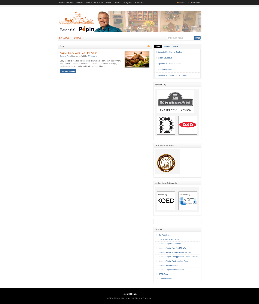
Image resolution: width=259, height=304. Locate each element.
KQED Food (163, 274)
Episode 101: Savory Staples (170, 52)
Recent (158, 46)
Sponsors (139, 2)
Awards (79, 2)
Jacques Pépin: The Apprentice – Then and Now (178, 257)
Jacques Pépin (65, 56)
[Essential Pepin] (129, 31)
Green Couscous (165, 58)
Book (108, 2)
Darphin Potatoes (165, 70)
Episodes (64, 38)
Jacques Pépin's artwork (168, 265)
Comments (195, 2)
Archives (175, 46)
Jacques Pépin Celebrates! (170, 244)
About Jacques (66, 2)
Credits (117, 2)
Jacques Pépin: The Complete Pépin (173, 261)
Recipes (77, 38)
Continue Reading (68, 71)
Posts (182, 2)
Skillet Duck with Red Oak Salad (78, 53)
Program (128, 2)
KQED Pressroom (166, 278)
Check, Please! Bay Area (169, 239)
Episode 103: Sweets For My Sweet (172, 75)
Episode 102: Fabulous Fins (169, 64)
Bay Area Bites (164, 235)
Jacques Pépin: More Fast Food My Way (175, 252)
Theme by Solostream (143, 298)
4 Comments (92, 56)
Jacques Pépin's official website (171, 270)
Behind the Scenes (94, 2)
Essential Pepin (130, 294)
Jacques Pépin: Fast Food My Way (173, 248)
